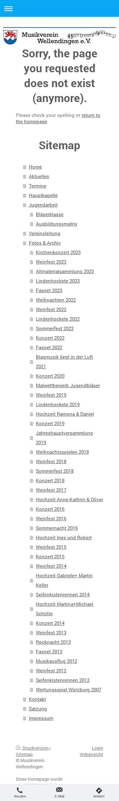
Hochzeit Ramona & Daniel (65, 414)
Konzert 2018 (50, 480)
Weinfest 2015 (51, 547)
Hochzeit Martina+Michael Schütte (64, 609)
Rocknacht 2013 (53, 642)
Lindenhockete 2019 (58, 404)
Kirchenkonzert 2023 (58, 252)
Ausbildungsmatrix (56, 224)
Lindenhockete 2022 (58, 319)
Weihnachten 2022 (56, 300)
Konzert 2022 (50, 338)
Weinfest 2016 (51, 518)
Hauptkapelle (43, 195)
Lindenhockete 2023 (58, 281)
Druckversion (36, 748)
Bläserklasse (49, 214)
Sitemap (24, 754)
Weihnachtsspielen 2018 (62, 452)
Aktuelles (39, 176)
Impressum (41, 718)
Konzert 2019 (50, 423)
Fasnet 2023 (49, 290)
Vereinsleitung (44, 233)
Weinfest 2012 (51, 670)
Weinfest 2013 (51, 632)
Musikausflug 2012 (56, 661)
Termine (37, 186)
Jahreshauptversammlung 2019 (64, 437)
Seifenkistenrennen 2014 (62, 594)
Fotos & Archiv (45, 243)
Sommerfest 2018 (55, 471)
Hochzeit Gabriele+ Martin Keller (64, 580)
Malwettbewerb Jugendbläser (68, 385)
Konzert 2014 (50, 623)
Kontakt (37, 699)
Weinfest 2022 (51, 309)
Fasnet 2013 (49, 651)
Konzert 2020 (50, 376)
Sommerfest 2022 (55, 328)
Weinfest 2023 (51, 262)
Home (35, 166)
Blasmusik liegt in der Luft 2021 (64, 361)
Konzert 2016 (50, 509)
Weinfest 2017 (51, 490)
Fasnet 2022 (49, 347)
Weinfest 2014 (51, 566)
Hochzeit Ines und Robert (64, 537)
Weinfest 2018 (51, 461)
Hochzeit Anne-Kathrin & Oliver (69, 499)
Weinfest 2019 (51, 395)
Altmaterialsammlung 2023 (65, 271)
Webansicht (91, 754)
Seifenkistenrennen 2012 (62, 680)
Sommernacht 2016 (57, 528)
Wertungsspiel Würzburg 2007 (68, 689)
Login (97, 748)
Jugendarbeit (43, 205)
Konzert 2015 (50, 556)
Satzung (38, 708)
